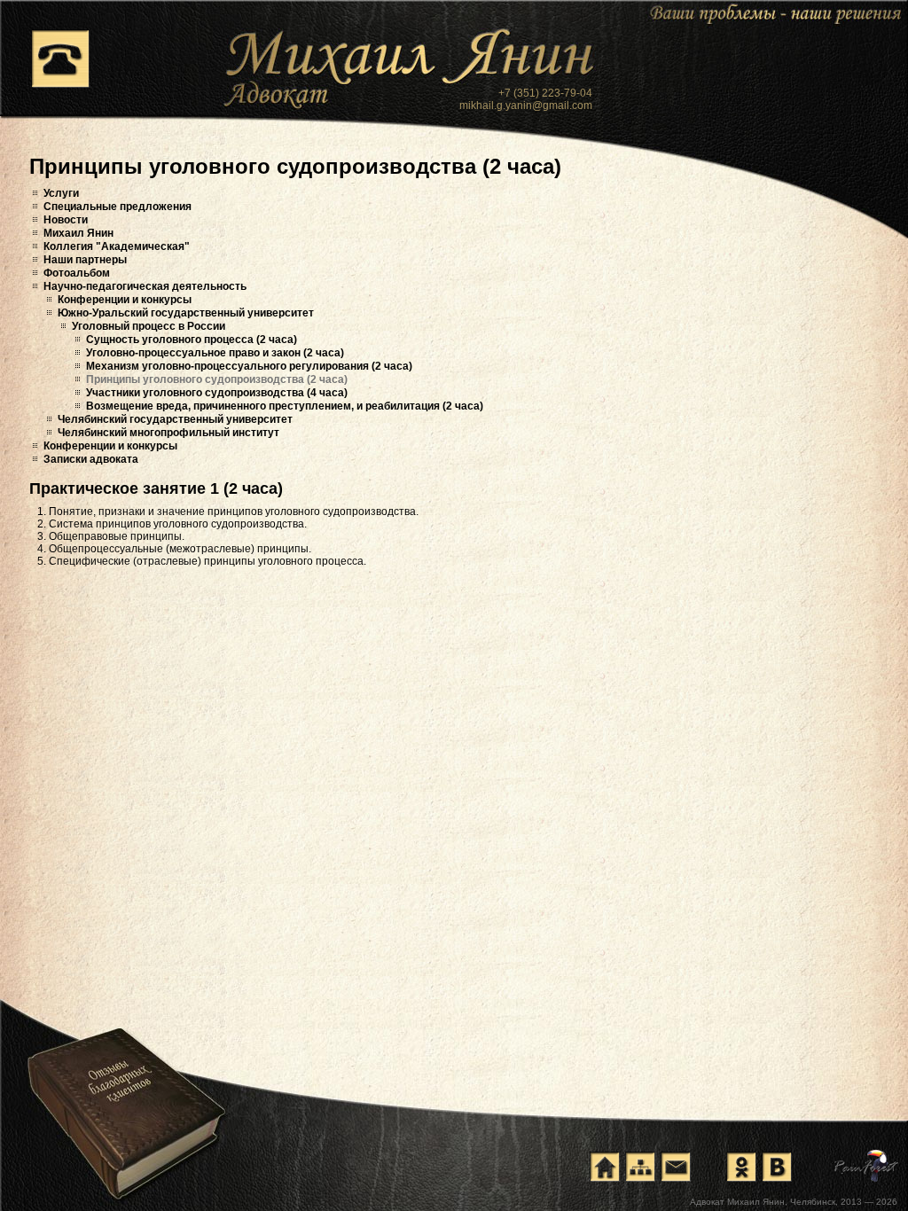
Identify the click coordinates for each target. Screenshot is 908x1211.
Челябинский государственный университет (175, 419)
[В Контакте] (777, 1167)
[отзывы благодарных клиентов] (125, 1095)
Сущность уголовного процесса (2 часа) (191, 339)
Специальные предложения (117, 206)
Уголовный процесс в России (148, 326)
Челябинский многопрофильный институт (168, 432)
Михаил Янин (78, 233)
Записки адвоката (90, 459)
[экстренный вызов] (60, 58)
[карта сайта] (640, 1167)
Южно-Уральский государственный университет (186, 313)
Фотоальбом (76, 273)
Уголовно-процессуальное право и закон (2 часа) (215, 353)
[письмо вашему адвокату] (676, 1167)
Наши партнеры (85, 260)
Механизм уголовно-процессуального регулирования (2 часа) (249, 366)
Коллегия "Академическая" (116, 246)
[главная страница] (605, 1167)
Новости (65, 220)
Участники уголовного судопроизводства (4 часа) (217, 393)
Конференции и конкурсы (125, 299)
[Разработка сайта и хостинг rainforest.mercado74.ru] (867, 1166)
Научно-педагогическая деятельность (145, 286)
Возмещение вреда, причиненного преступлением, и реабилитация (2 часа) (284, 406)
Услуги (61, 193)
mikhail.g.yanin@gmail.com (525, 105)
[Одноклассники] (741, 1167)
